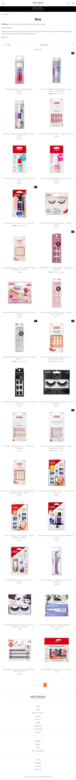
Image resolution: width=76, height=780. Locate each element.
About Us (38, 766)
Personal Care (38, 726)
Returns (38, 744)
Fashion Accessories (38, 713)
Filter (8, 45)
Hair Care (38, 719)
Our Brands (38, 763)
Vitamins (38, 732)
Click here (5, 24)
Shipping (38, 741)
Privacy (38, 748)
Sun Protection (38, 729)
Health (38, 722)
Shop (38, 706)
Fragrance (38, 716)
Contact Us (38, 769)
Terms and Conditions (38, 751)
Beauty (38, 709)
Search (38, 760)
